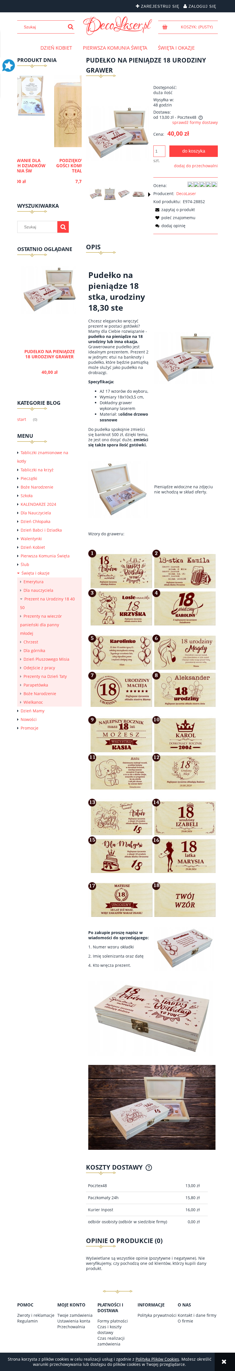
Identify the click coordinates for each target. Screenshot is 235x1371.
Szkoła (27, 495)
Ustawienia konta (73, 1321)
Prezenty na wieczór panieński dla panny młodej (41, 624)
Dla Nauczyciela (36, 513)
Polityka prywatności (157, 1315)
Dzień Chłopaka (35, 521)
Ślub (25, 564)
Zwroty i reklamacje (35, 1315)
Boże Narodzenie (37, 487)
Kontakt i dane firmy (197, 1315)
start (21, 419)
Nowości (29, 719)
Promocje (29, 728)
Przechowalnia (71, 1326)
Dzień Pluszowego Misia (46, 659)
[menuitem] (56, 48)
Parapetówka (35, 685)
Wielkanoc (33, 702)
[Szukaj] (71, 27)
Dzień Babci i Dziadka (41, 530)
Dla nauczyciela (38, 590)
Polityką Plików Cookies (157, 1359)
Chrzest (30, 642)
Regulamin (27, 1321)
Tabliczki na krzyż (37, 469)
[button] (149, 194)
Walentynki (31, 538)
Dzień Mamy (32, 710)
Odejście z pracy (39, 667)
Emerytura (33, 581)
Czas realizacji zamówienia (111, 1341)
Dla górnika (34, 650)
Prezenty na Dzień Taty (45, 676)
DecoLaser (186, 193)
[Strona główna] (117, 25)
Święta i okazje (35, 573)
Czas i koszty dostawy (109, 1329)
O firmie (185, 1321)
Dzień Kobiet (33, 547)
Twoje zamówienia (75, 1315)
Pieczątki (29, 478)
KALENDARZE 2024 (38, 504)
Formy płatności (112, 1321)
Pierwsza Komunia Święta (45, 556)
